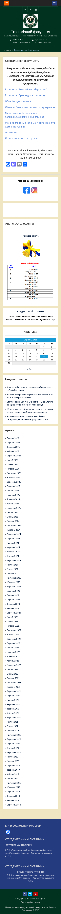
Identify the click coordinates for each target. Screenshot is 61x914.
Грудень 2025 (13, 469)
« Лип (29, 369)
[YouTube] (35, 9)
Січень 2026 (12, 464)
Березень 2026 (14, 456)
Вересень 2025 (14, 482)
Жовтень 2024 (13, 530)
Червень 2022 (13, 652)
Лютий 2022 (12, 669)
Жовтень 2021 (13, 687)
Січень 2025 (12, 517)
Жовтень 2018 (13, 787)
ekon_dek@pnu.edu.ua (21, 42)
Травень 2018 (13, 796)
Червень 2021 (13, 704)
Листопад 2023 (14, 578)
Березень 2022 (14, 665)
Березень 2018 (14, 805)
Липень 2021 (13, 700)
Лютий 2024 (12, 565)
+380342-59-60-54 (19, 40)
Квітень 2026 (13, 451)
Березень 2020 (14, 752)
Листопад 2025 (14, 473)
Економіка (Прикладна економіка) (25, 95)
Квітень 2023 (13, 608)
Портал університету (30, 902)
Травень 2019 (13, 770)
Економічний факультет (31, 32)
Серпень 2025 (13, 486)
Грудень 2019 (13, 761)
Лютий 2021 (12, 722)
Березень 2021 (14, 717)
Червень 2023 (13, 600)
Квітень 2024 (13, 556)
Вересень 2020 (14, 739)
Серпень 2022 (13, 643)
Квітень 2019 (13, 774)
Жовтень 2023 (13, 582)
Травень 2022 (13, 656)
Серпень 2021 (13, 696)
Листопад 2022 (14, 630)
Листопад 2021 (14, 682)
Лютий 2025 (12, 512)
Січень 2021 (12, 726)
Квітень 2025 (13, 504)
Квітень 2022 (13, 661)
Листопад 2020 (14, 735)
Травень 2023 (13, 604)
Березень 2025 (14, 508)
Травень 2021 (13, 709)
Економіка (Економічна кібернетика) (26, 89)
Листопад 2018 (14, 783)
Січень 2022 (12, 674)
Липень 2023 (13, 595)
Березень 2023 (14, 613)
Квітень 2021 (13, 713)
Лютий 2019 (12, 778)
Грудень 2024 (13, 521)
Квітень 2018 (13, 800)
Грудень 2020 (13, 730)
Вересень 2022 (14, 639)
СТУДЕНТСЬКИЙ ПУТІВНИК (30, 311)
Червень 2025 (13, 495)
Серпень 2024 (13, 539)
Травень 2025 (13, 499)
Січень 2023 (12, 621)
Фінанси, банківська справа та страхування (30, 107)
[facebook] (25, 9)
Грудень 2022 (13, 626)
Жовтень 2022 (13, 634)
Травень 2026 (13, 447)
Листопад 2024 (14, 525)
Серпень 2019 (13, 765)
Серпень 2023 (13, 591)
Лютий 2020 (12, 757)
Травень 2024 (13, 552)
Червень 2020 (13, 744)
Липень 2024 (13, 543)
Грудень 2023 (13, 573)
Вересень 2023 (14, 587)
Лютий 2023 (12, 617)
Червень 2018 (13, 792)
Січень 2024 (12, 569)
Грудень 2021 (13, 678)
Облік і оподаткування (18, 101)
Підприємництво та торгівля (21, 138)
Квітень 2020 (13, 748)
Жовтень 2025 (13, 477)
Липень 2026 (13, 438)
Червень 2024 (13, 547)
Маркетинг (11, 132)
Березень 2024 (14, 560)
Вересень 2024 (14, 534)
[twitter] (30, 9)
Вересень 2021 (14, 691)
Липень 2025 (13, 491)
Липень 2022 (13, 648)
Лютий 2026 (12, 460)
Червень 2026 (13, 443)
